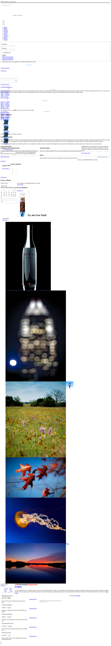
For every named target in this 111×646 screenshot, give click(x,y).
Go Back (18, 587)
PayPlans (78, 595)
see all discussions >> (9, 149)
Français (6, 32)
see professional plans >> (7, 87)
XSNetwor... (7, 131)
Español (5, 30)
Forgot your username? (7, 58)
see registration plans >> (103, 157)
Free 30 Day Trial (5, 84)
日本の (5, 34)
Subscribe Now (33, 599)
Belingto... (6, 125)
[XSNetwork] (6, 130)
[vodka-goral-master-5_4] (28, 290)
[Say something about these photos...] (69, 388)
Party (14, 173)
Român (5, 37)
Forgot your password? (7, 56)
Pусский (6, 31)
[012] (36, 497)
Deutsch (6, 38)
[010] (36, 381)
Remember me (7, 52)
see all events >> (6, 168)
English (5, 39)
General (15, 170)
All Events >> (4, 177)
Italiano (5, 28)
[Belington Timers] (6, 124)
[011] (36, 456)
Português (6, 35)
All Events (3, 161)
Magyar (5, 27)
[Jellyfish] (36, 542)
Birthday (15, 168)
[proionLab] (6, 142)
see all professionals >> (29, 64)
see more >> (20, 190)
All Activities (20, 184)
